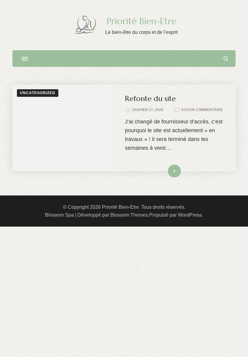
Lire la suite (164, 171)
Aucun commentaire (202, 110)
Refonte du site (150, 98)
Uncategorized (37, 93)
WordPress (190, 215)
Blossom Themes (129, 215)
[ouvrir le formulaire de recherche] (226, 58)
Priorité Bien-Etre (141, 21)
